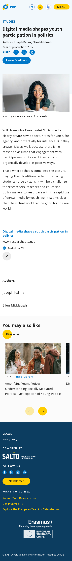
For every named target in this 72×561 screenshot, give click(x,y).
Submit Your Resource (17, 498)
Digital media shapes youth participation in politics (35, 233)
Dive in (10, 334)
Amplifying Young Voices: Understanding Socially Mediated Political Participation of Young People (33, 389)
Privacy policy (10, 439)
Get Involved (11, 504)
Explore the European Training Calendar (28, 509)
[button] (42, 411)
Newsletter (16, 481)
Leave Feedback (16, 60)
